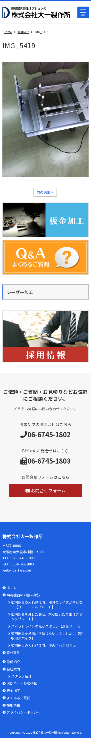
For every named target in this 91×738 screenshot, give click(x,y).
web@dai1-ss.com (17, 570)
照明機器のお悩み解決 (24, 595)
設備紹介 (13, 662)
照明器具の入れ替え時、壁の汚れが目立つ (43, 645)
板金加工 (13, 690)
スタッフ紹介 (21, 676)
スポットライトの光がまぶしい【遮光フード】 (47, 626)
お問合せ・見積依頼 (22, 683)
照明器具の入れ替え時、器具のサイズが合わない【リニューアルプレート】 (47, 605)
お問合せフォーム (48, 490)
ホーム (12, 587)
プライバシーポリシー (24, 712)
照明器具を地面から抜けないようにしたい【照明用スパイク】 (47, 636)
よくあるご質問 (18, 698)
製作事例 (13, 652)
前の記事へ (45, 192)
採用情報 (13, 705)
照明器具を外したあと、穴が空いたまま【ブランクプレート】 (46, 616)
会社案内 (13, 669)
